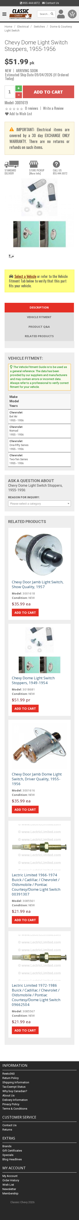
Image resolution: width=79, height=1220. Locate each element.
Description (39, 307)
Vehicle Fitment (39, 317)
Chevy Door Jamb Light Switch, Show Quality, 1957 (37, 584)
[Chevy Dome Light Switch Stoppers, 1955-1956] (39, 213)
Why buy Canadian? (14, 1091)
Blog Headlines (12, 1159)
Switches (39, 26)
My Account (10, 1176)
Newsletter (9, 1189)
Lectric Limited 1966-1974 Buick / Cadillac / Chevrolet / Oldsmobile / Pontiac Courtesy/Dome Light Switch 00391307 (36, 884)
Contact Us (52, 3)
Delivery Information (15, 1099)
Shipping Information (15, 1082)
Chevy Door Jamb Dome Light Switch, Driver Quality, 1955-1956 (37, 779)
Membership (10, 1193)
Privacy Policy (10, 1104)
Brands (6, 1146)
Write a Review (53, 108)
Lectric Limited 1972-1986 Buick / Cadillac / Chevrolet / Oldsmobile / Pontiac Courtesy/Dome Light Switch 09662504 (36, 995)
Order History (10, 1180)
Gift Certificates (12, 1150)
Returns (7, 1129)
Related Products (39, 336)
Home (8, 26)
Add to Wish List (20, 113)
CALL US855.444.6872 (60, 171)
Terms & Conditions (14, 1108)
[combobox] (39, 503)
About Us (8, 1095)
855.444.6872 (31, 3)
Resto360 (8, 1073)
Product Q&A (39, 327)
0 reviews (31, 108)
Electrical (23, 26)
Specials (7, 1155)
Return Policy (10, 1078)
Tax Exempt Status (13, 1086)
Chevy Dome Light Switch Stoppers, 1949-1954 (33, 680)
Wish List (8, 1184)
